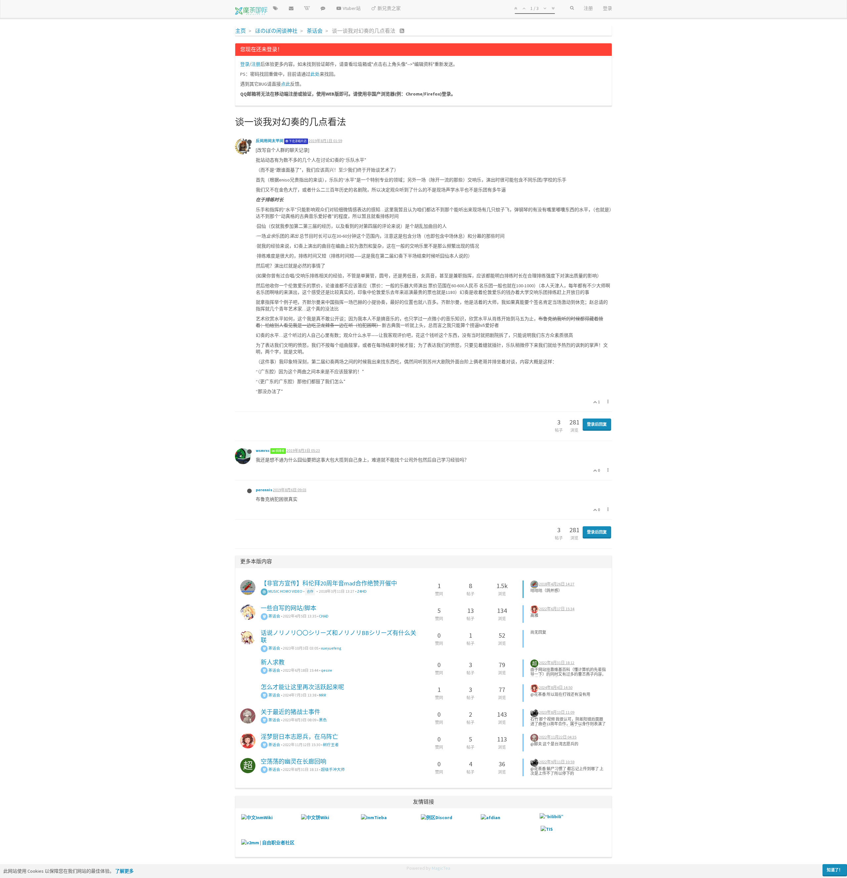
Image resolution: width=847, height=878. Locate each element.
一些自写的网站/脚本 (288, 608)
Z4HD (362, 591)
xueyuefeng (331, 648)
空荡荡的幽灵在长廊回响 (293, 761)
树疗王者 (331, 744)
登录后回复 (597, 424)
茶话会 (274, 616)
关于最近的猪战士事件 (290, 712)
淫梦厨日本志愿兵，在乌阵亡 (299, 736)
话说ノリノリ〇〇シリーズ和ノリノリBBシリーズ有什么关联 (338, 636)
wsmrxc (263, 450)
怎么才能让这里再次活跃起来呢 (302, 687)
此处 (315, 74)
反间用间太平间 (270, 140)
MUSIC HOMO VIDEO (285, 591)
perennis (264, 489)
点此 (285, 84)
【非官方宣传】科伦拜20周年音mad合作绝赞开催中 (329, 583)
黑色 (323, 719)
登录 (244, 64)
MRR (322, 695)
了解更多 (124, 871)
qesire (326, 670)
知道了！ (835, 869)
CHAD (324, 616)
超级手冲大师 (333, 769)
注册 (255, 64)
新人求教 (273, 662)
